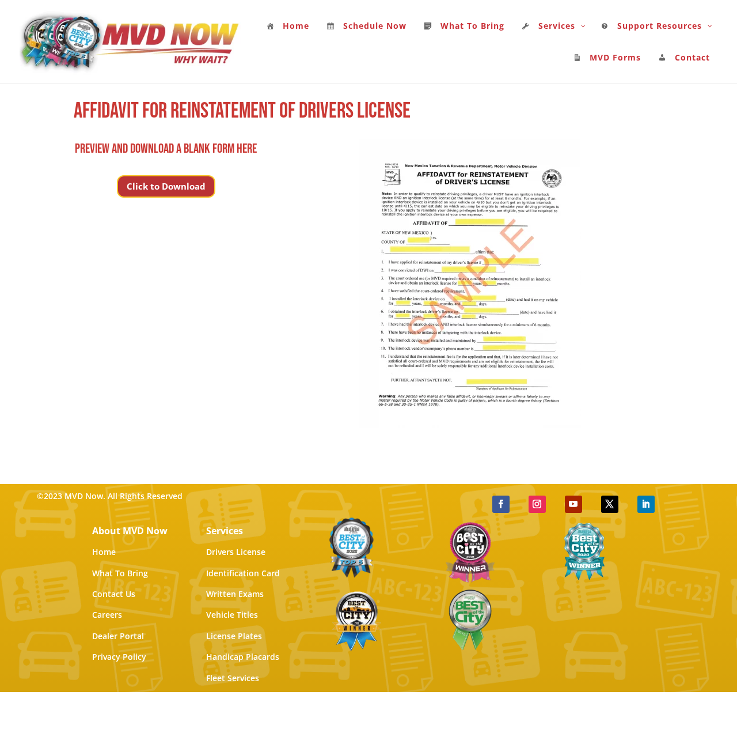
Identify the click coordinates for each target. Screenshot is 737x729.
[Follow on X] (609, 504)
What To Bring (120, 573)
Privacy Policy (119, 656)
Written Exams (235, 593)
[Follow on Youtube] (573, 504)
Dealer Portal (118, 635)
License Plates (234, 635)
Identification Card (243, 573)
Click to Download (166, 186)
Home (104, 551)
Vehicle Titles (232, 614)
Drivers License (235, 551)
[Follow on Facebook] (501, 504)
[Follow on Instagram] (537, 504)
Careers (107, 614)
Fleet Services (232, 678)
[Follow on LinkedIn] (646, 504)
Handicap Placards (242, 656)
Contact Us (113, 593)
